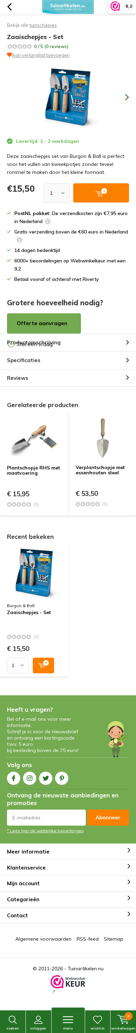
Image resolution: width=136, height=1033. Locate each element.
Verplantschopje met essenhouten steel (100, 470)
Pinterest (61, 778)
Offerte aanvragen (42, 323)
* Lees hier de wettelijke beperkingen (45, 830)
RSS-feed (88, 939)
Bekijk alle (32, 25)
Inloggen (38, 1028)
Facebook (13, 778)
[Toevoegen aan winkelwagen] (43, 665)
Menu (68, 1028)
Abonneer (108, 817)
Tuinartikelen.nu (86, 968)
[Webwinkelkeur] (68, 985)
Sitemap (113, 939)
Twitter (45, 778)
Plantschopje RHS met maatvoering (33, 470)
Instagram (29, 778)
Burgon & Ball (21, 605)
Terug (9, 7)
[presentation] (122, 97)
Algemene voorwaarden (43, 939)
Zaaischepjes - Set (29, 612)
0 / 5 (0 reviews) (51, 46)
